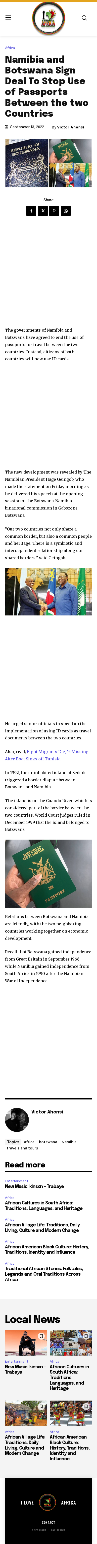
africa (29, 1141)
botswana (48, 1141)
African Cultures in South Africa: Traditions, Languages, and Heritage (69, 1378)
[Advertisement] (48, 276)
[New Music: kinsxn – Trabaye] (26, 1343)
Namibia (69, 1141)
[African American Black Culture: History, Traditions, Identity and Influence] (71, 1413)
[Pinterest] (54, 211)
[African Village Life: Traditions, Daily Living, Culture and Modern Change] (26, 1413)
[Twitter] (43, 211)
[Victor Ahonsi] (17, 1120)
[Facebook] (31, 211)
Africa (10, 48)
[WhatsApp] (66, 211)
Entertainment (16, 1181)
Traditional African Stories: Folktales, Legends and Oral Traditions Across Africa (44, 1274)
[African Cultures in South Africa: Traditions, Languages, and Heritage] (71, 1343)
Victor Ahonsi (70, 127)
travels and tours (22, 1147)
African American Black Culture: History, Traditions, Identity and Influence (70, 1448)
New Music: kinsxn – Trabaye (34, 1186)
